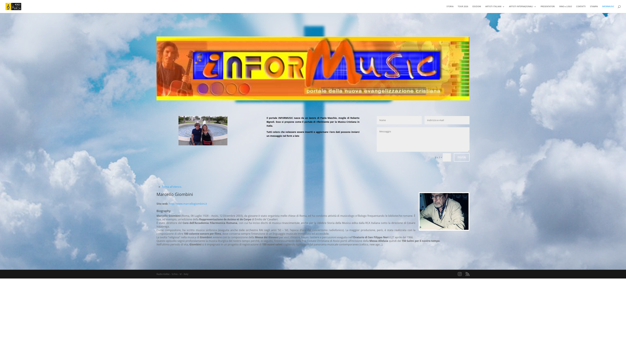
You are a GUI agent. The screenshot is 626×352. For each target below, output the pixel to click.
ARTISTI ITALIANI (493, 6)
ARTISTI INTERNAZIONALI (521, 6)
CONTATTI (581, 6)
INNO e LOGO (565, 6)
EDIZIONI (476, 6)
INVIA (461, 157)
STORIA (450, 6)
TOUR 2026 (463, 6)
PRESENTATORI (548, 6)
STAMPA (594, 6)
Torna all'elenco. (172, 187)
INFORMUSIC (608, 6)
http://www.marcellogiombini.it (188, 203)
